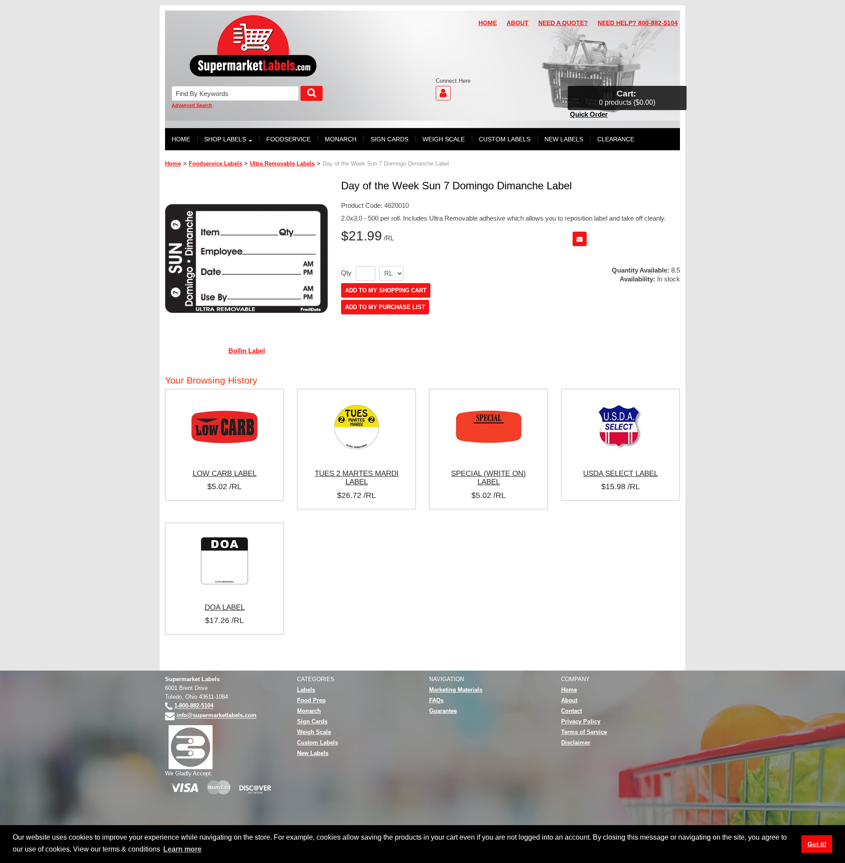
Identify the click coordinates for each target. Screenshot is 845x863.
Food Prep (311, 700)
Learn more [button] (182, 849)
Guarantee (443, 711)
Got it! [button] (817, 844)
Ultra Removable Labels (282, 163)
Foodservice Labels (215, 163)
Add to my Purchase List (385, 307)
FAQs (436, 700)
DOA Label (225, 607)
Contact (571, 711)
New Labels (312, 753)
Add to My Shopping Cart (385, 290)
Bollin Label (246, 350)
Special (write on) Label (488, 477)
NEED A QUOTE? (563, 23)
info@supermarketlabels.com (216, 715)
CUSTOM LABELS (504, 139)
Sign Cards (312, 721)
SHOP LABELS (225, 139)
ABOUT (518, 23)
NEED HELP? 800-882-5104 (638, 23)
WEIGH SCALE (443, 139)
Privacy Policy (580, 721)
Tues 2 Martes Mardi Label (357, 477)
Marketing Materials (455, 689)
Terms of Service (584, 732)
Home (173, 163)
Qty (346, 273)
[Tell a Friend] (580, 239)
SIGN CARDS (389, 139)
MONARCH (340, 139)
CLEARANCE (615, 139)
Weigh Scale (314, 732)
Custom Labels (317, 742)
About (569, 700)
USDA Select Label (620, 473)
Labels (306, 689)
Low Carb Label (225, 473)
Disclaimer (575, 742)
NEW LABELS (563, 139)
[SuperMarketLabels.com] (253, 46)
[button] (627, 98)
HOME (487, 23)
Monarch (309, 711)
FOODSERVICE (288, 139)
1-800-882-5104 (193, 706)
